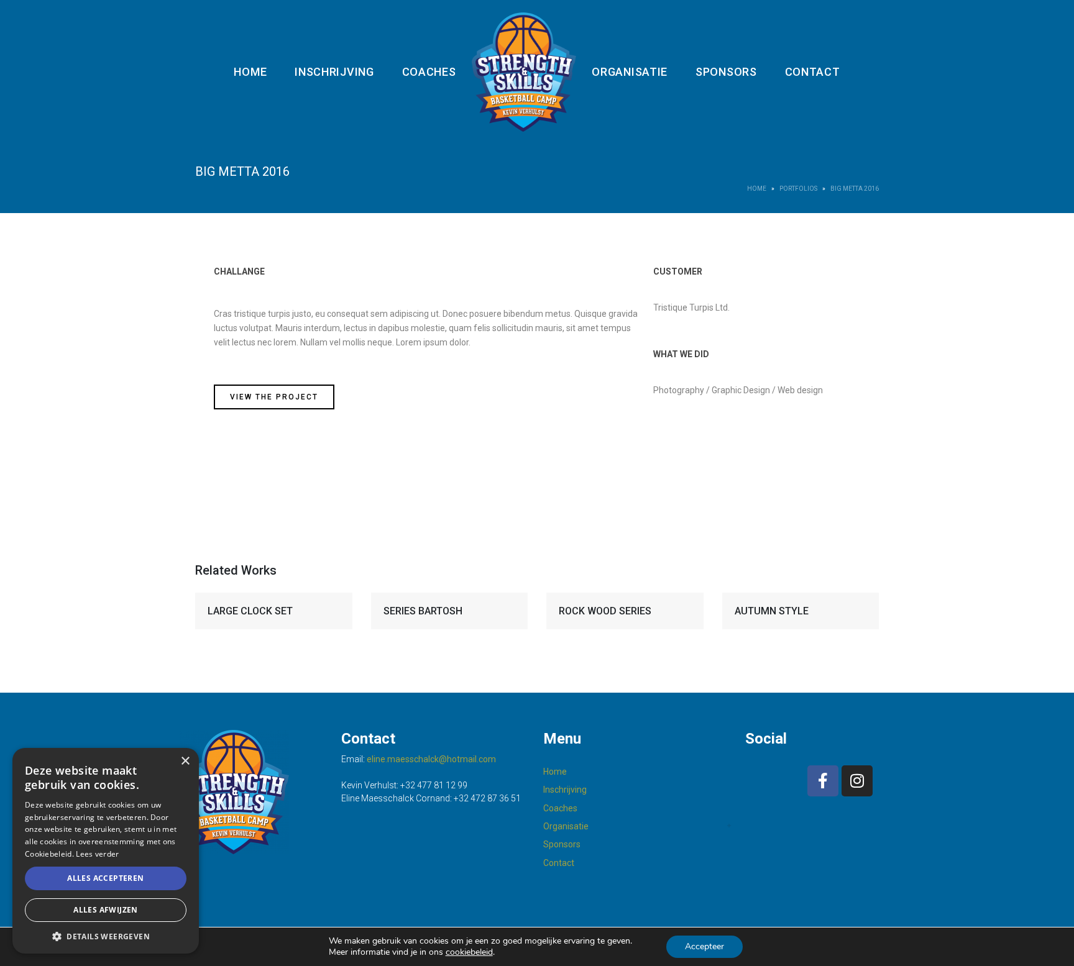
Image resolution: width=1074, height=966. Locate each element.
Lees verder (97, 854)
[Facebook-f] (822, 780)
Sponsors (726, 71)
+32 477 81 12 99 (433, 785)
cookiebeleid (469, 952)
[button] (105, 935)
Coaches (429, 71)
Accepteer (704, 946)
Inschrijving (334, 71)
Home (250, 71)
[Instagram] (857, 780)
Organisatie (630, 71)
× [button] (185, 761)
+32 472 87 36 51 (487, 798)
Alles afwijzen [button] (105, 909)
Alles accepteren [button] (105, 878)
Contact (812, 71)
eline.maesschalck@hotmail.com (431, 759)
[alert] (105, 851)
